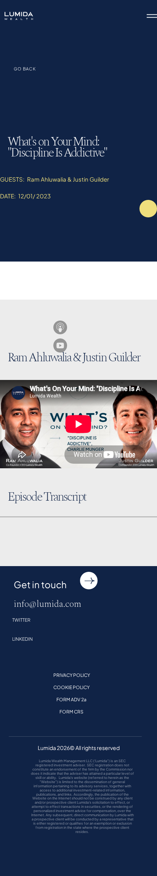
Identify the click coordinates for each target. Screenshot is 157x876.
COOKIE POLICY (71, 687)
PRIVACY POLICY (71, 675)
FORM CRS (71, 712)
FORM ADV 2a (71, 699)
